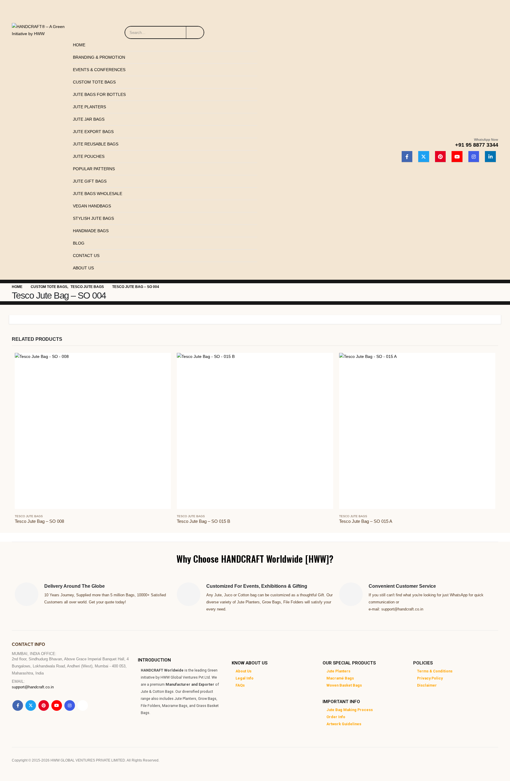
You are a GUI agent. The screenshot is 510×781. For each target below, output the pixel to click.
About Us (83, 268)
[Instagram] (473, 156)
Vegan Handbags (92, 206)
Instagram (69, 705)
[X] (423, 156)
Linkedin (82, 705)
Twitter (30, 705)
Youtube (56, 705)
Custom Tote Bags (94, 82)
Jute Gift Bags (90, 181)
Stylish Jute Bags (93, 218)
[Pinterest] (440, 156)
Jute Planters (89, 106)
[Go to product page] (93, 431)
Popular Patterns (94, 168)
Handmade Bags (91, 230)
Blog (78, 243)
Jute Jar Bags (88, 119)
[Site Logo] (40, 28)
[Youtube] (457, 156)
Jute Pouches (88, 156)
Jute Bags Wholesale (97, 193)
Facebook (17, 705)
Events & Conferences (99, 69)
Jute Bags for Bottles (99, 94)
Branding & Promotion (99, 57)
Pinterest (43, 705)
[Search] (195, 32)
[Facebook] (407, 156)
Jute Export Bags (93, 131)
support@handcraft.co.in (33, 687)
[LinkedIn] (490, 156)
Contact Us (86, 255)
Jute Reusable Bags (95, 144)
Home (79, 44)
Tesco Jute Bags (29, 516)
